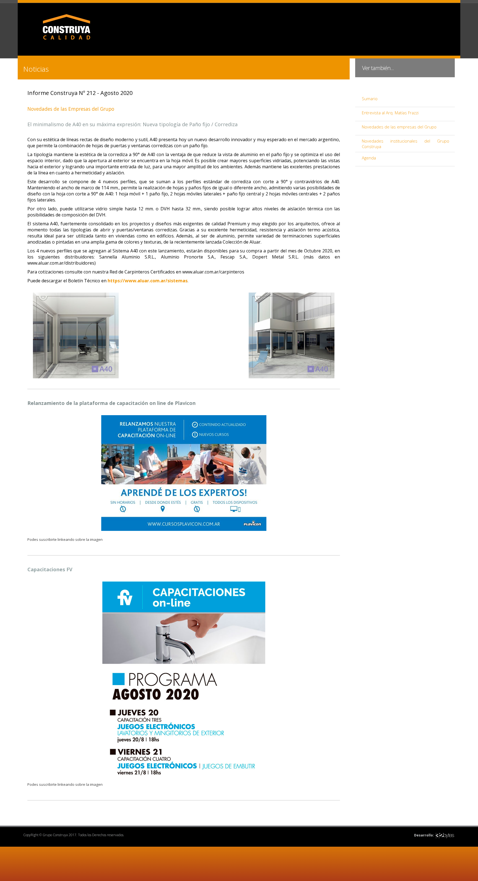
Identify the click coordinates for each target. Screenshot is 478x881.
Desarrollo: (424, 835)
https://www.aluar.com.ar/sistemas (148, 281)
